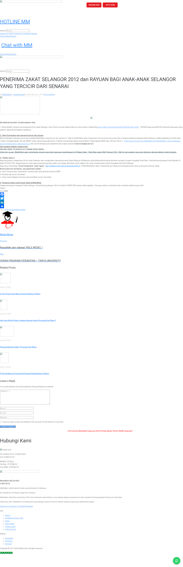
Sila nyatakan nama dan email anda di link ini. (63, 166)
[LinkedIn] (91, 202)
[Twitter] (91, 198)
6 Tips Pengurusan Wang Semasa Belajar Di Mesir (20, 294)
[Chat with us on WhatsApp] (176, 560)
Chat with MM (16, 45)
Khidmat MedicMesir (13, 210)
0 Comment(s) (49, 94)
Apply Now (110, 5)
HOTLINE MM (15, 22)
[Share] (91, 206)
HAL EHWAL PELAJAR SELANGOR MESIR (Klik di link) (118, 127)
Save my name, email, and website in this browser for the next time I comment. (33, 422)
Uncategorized (19, 94)
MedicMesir (6, 94)
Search (3, 31)
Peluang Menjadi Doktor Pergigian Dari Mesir (18, 347)
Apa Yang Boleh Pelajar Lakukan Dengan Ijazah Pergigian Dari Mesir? (28, 320)
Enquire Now (94, 5)
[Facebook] (91, 194)
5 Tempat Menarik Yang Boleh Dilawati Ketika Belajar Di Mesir (24, 374)
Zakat (23, 210)
